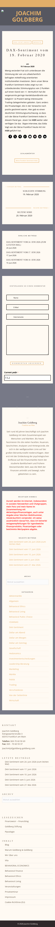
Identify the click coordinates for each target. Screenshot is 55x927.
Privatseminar (11, 891)
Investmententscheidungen (22, 658)
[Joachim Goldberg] (27, 15)
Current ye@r (11, 372)
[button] (10, 136)
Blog (7, 844)
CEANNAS (13, 622)
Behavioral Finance (14, 870)
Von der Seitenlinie (18, 695)
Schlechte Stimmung (34, 191)
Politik (12, 679)
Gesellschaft (15, 648)
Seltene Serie (24, 212)
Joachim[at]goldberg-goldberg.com (18, 748)
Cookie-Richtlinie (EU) (15, 902)
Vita (6, 860)
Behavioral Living (17, 611)
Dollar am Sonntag (18, 643)
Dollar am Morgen (17, 637)
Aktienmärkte (15, 596)
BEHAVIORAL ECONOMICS (17, 865)
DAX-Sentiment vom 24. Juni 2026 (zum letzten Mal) (27, 542)
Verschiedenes (16, 690)
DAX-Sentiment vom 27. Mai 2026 (24, 565)
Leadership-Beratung (19, 664)
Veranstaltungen (13, 886)
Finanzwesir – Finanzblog (17, 821)
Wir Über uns (11, 855)
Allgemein (14, 601)
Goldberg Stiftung (13, 826)
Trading (12, 684)
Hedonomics (15, 653)
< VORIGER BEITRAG (13, 187)
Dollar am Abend (17, 632)
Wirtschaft (14, 700)
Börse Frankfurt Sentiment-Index (27, 160)
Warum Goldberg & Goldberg (18, 850)
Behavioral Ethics (17, 606)
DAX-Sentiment (22, 42)
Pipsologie (10, 831)
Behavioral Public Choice (20, 616)
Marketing (14, 669)
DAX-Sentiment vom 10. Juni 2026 (25, 554)
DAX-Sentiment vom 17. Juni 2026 (25, 549)
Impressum (10, 897)
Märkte (38, 42)
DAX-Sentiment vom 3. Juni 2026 (24, 559)
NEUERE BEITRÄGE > (41, 208)
